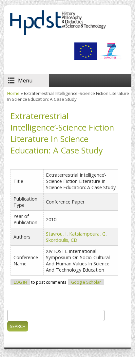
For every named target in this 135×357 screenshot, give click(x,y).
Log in (20, 282)
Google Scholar (86, 282)
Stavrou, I (56, 234)
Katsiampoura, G (87, 234)
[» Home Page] (58, 34)
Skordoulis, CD (61, 240)
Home (13, 93)
